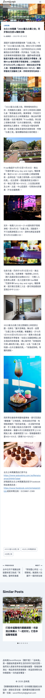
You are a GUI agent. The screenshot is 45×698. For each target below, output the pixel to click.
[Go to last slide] (6, 619)
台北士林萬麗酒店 (29, 549)
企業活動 (6, 25)
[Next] (38, 619)
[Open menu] (40, 2)
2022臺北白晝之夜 (12, 549)
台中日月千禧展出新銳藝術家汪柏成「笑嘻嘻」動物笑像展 (11, 570)
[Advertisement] (22, 520)
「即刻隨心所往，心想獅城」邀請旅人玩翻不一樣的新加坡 (33, 570)
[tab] (17, 643)
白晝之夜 (8, 554)
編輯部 (8, 36)
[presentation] (22, 610)
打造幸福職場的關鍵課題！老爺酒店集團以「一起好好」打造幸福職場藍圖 (22, 631)
